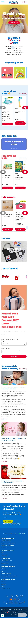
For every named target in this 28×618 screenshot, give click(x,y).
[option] (14, 19)
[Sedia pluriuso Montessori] (7, 205)
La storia (3, 584)
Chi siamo (4, 581)
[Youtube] (17, 596)
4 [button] (17, 148)
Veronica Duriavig (15, 612)
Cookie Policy (18, 603)
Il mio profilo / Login (6, 560)
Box (2, 571)
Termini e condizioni (8, 602)
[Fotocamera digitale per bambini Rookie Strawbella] (20, 205)
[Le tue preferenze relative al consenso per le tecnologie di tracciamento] (2, 615)
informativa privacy (16, 524)
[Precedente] (3, 107)
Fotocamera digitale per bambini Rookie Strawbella (20, 216)
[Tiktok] (21, 596)
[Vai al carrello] (25, 2)
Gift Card (3, 568)
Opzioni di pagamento (7, 550)
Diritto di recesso (19, 602)
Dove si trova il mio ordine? (8, 543)
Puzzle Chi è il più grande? (6, 175)
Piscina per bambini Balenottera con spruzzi (6, 112)
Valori (2, 586)
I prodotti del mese (8, 157)
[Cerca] (23, 2)
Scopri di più (4, 418)
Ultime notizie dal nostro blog (9, 367)
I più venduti (8, 197)
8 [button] (20, 31)
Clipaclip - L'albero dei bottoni (19, 176)
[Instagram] (12, 596)
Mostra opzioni (20, 123)
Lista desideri (4, 563)
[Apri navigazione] (2, 2)
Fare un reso (4, 548)
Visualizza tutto (23, 93)
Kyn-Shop (14, 614)
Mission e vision (5, 588)
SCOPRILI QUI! (14, 22)
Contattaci (4, 555)
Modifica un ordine (6, 540)
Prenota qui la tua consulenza (9, 576)
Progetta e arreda (6, 573)
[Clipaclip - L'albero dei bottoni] (20, 166)
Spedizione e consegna (7, 545)
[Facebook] (7, 596)
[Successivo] (25, 107)
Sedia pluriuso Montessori (7, 214)
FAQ (2, 552)
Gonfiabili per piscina (19, 110)
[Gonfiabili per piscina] (20, 102)
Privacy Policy (10, 603)
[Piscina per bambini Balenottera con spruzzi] (7, 102)
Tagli (2, 341)
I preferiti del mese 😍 (8, 92)
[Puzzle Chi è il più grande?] (7, 166)
